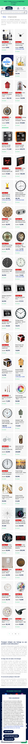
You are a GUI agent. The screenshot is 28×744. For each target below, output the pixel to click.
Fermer (14, 4)
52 (15, 633)
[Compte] (18, 8)
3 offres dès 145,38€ (6, 427)
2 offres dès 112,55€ (20, 376)
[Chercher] (24, 12)
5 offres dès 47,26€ (6, 200)
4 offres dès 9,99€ (19, 250)
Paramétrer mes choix (11, 736)
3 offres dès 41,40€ (19, 49)
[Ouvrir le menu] (2, 8)
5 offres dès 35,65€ (19, 200)
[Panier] (24, 8)
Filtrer (24, 742)
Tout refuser (8, 731)
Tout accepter (9, 739)
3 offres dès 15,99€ (19, 276)
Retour (4, 17)
